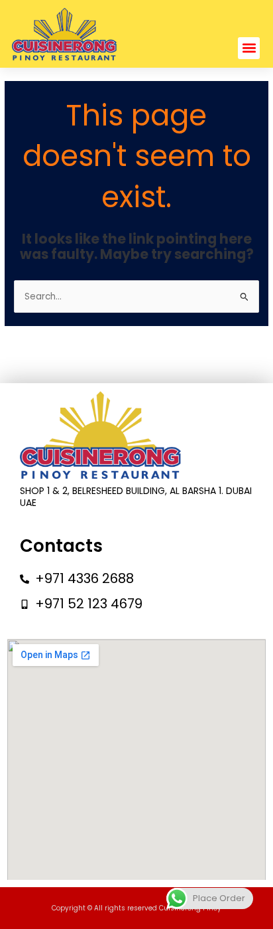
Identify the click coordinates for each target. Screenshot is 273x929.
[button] (249, 48)
